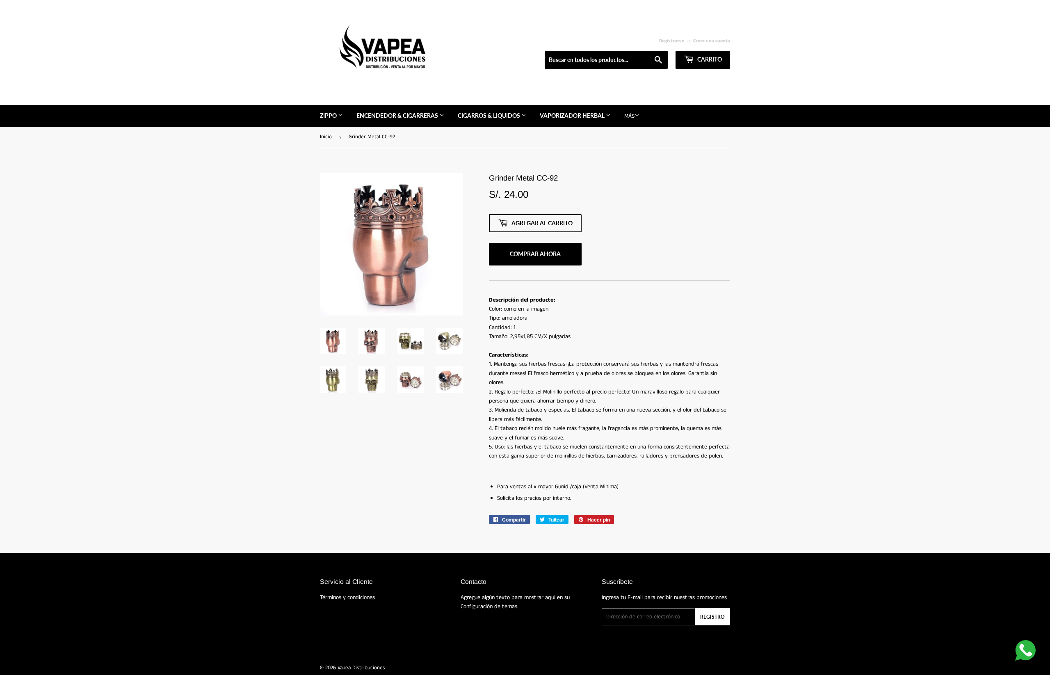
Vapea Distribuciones (361, 668)
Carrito (709, 59)
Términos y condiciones (347, 597)
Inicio (326, 137)
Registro (712, 617)
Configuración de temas (489, 606)
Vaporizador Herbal (573, 115)
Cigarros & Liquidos (489, 115)
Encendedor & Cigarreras (397, 115)
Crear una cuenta (711, 40)
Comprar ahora (535, 253)
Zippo (329, 115)
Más (629, 116)
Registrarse (671, 40)
